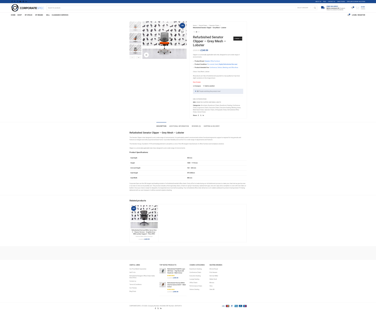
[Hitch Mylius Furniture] (181, 253)
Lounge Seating (194, 279)
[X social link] (14, 1)
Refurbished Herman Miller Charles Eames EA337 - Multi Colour (176, 284)
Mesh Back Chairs (198, 110)
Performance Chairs (196, 286)
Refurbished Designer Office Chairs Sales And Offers (142, 277)
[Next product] (199, 32)
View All (211, 289)
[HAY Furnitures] (209, 253)
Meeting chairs (236, 107)
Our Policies (133, 288)
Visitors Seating (194, 289)
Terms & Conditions (135, 284)
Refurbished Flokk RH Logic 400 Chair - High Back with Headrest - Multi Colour (176, 271)
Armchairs (204, 105)
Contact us (132, 281)
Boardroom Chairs (213, 105)
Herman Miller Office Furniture (144, 236)
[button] (132, 57)
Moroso (211, 282)
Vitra (210, 286)
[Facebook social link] (12, 1)
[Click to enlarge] (146, 54)
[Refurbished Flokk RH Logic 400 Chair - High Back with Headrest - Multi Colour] (162, 273)
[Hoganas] (166, 253)
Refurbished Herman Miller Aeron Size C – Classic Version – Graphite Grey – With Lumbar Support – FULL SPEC (144, 232)
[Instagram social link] (17, 1)
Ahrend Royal (213, 269)
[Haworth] (224, 253)
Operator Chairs (214, 25)
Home (195, 25)
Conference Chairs (195, 272)
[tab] (161, 125)
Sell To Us (132, 272)
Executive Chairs (214, 107)
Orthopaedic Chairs (221, 110)
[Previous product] (194, 32)
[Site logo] (27, 7)
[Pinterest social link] (23, 1)
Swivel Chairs (203, 25)
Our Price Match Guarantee (137, 269)
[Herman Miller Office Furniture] (195, 253)
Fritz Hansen (213, 272)
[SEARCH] (315, 8)
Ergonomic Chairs (202, 107)
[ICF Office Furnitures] (137, 253)
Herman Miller (213, 276)
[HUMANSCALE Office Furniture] (152, 253)
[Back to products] (196, 32)
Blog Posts (132, 291)
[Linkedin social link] (26, 1)
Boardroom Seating (226, 105)
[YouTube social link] (20, 1)
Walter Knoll (213, 279)
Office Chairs (193, 282)
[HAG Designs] (238, 253)
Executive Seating (225, 107)
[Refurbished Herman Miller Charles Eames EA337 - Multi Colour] (162, 287)
